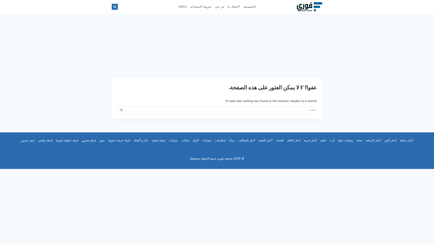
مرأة (232, 140)
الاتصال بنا (234, 6)
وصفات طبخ (345, 140)
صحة (359, 140)
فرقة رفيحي (45, 140)
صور (102, 140)
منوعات (206, 140)
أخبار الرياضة (373, 140)
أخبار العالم (293, 140)
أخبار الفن (390, 140)
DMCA (182, 6)
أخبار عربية (310, 140)
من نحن (219, 6)
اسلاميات (220, 140)
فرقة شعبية (158, 140)
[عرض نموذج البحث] (115, 7)
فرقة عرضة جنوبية (119, 140)
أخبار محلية (406, 140)
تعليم (323, 140)
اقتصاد (280, 140)
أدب (332, 140)
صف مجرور (28, 140)
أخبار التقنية (265, 140)
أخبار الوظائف (246, 140)
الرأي (196, 140)
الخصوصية (249, 6)
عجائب (185, 140)
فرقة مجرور (89, 140)
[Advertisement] (217, 39)
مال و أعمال (141, 140)
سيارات (173, 140)
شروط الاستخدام (201, 6)
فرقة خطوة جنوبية (67, 140)
